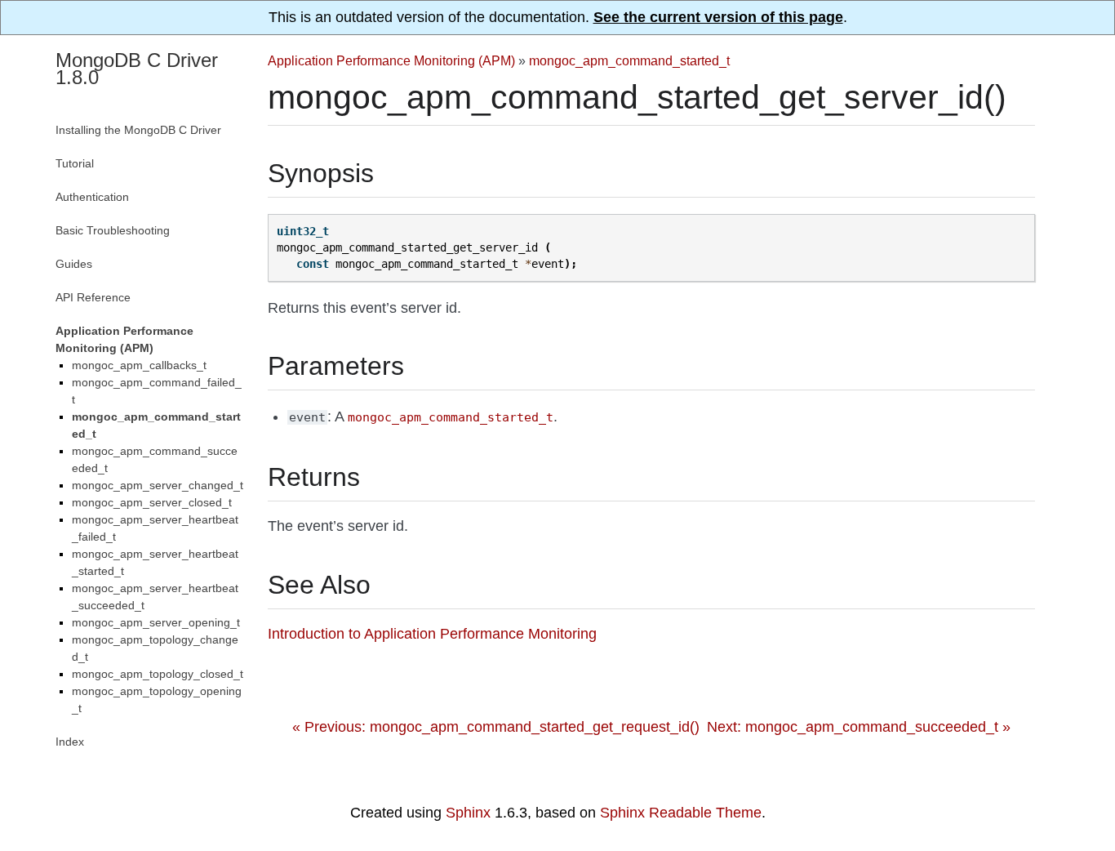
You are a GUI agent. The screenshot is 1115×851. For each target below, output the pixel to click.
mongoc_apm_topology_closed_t (157, 673)
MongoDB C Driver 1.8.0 (137, 68)
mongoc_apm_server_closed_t (152, 502)
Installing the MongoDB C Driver (138, 129)
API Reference (93, 297)
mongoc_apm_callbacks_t (139, 365)
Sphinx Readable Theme (681, 812)
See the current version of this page (718, 17)
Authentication (92, 196)
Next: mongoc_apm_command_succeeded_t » (859, 727)
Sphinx (468, 812)
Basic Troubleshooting (113, 230)
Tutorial (75, 163)
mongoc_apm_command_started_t (629, 60)
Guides (74, 263)
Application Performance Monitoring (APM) (391, 60)
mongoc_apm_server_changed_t (157, 485)
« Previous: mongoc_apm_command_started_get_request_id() (496, 727)
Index (70, 741)
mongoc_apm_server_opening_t (156, 622)
